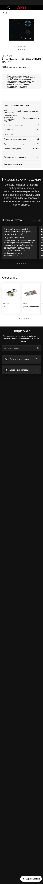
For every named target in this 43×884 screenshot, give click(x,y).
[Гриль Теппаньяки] (31, 298)
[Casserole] (11, 298)
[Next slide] (39, 220)
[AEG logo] (21, 7)
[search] (38, 348)
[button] (17, 263)
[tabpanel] (21, 301)
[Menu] (3, 7)
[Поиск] (8, 7)
